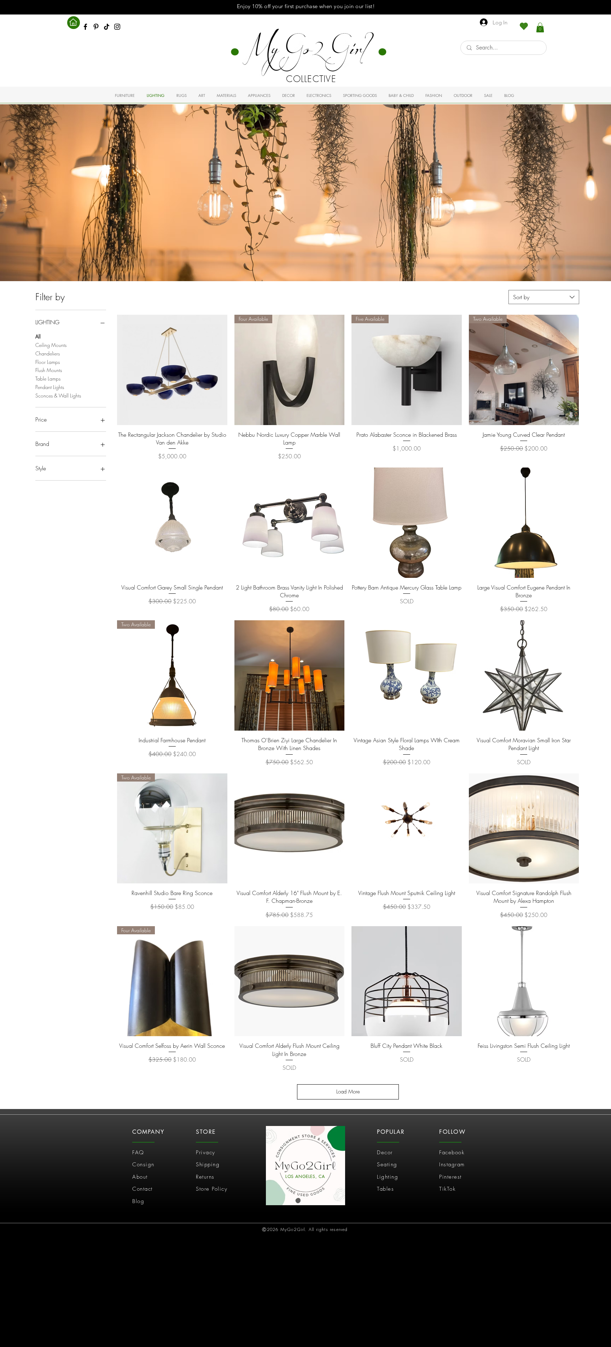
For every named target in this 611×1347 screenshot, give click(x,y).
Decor (385, 1152)
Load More (348, 1091)
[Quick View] (172, 370)
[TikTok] (107, 27)
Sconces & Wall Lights (58, 395)
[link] (540, 27)
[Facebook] (85, 27)
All (38, 336)
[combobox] (543, 297)
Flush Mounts (48, 370)
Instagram (452, 1164)
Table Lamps (47, 378)
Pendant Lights (49, 387)
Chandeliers (47, 353)
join (349, 6)
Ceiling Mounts (50, 345)
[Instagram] (117, 27)
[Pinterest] (96, 27)
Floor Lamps (47, 362)
